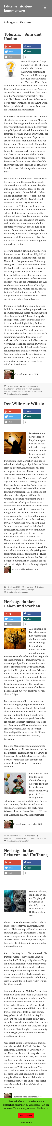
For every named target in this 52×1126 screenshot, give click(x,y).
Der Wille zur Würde (24, 403)
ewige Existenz (22, 838)
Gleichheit (17, 391)
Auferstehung (9, 838)
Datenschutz (26, 1122)
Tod (44, 838)
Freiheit (29, 389)
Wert (18, 589)
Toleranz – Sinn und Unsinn (22, 36)
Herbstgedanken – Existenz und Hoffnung (26, 852)
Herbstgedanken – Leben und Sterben (22, 604)
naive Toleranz (37, 391)
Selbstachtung (9, 589)
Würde (23, 589)
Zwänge (30, 589)
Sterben (39, 838)
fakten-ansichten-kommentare (18, 8)
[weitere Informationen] (25, 57)
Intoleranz (26, 391)
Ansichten (26, 386)
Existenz (21, 389)
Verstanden (26, 1115)
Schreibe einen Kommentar (18, 394)
